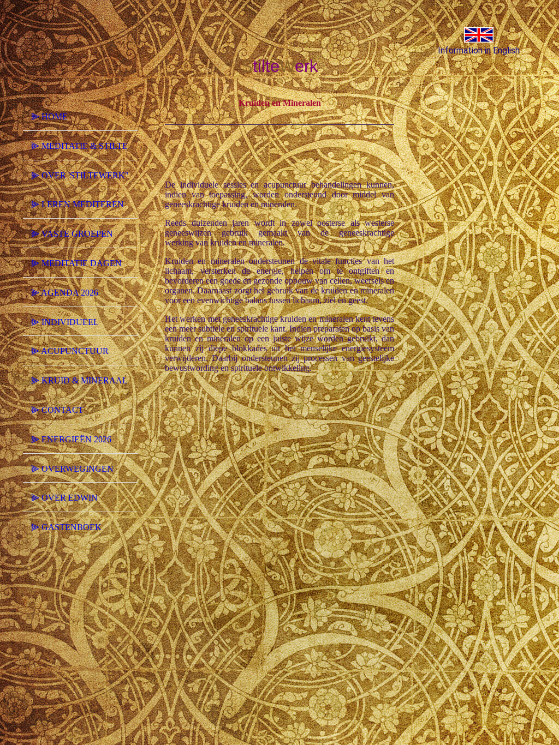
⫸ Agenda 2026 (64, 292)
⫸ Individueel (65, 322)
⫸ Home (49, 116)
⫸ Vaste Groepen (72, 233)
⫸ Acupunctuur (70, 351)
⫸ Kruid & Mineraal (79, 380)
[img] (80, 56)
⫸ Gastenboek (66, 527)
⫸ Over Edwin (64, 497)
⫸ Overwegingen (72, 468)
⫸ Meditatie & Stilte (79, 146)
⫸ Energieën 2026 (71, 439)
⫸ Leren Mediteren (77, 204)
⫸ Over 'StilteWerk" (80, 175)
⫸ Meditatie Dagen (76, 263)
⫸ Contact (57, 409)
